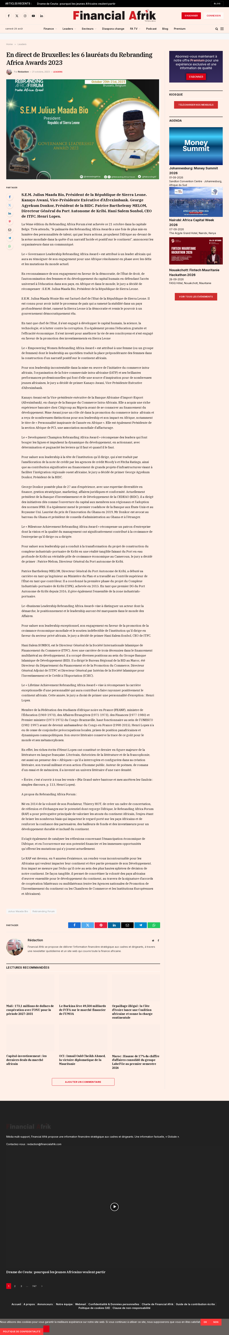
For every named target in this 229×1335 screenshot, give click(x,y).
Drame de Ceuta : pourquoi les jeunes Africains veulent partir (56, 1272)
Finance (49, 28)
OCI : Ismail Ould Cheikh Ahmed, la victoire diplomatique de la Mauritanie (82, 1060)
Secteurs (87, 28)
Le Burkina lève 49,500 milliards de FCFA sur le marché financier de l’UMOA (82, 1010)
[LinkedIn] (9, 213)
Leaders (68, 28)
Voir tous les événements (196, 296)
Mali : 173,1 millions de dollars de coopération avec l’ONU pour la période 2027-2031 (30, 1010)
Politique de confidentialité (21, 1331)
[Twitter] (9, 205)
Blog (217, 3)
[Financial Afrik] (114, 15)
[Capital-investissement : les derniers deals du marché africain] (30, 1037)
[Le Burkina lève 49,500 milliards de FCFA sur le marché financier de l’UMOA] (83, 987)
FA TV (133, 28)
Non (215, 1322)
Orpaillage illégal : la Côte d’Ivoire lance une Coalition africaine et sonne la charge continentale (132, 1011)
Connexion (214, 15)
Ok (205, 1322)
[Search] (217, 29)
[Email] (9, 229)
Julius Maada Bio (18, 911)
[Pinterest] (9, 221)
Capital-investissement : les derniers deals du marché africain (26, 1060)
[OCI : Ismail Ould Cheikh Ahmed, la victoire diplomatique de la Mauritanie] (83, 1037)
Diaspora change (113, 28)
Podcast (151, 28)
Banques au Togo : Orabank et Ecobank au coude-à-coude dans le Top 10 (81, 3)
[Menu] (222, 29)
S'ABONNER (191, 15)
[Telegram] (9, 238)
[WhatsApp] (9, 246)
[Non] (46, 1329)
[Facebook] (9, 196)
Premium (180, 28)
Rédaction (23, 71)
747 (34, 1286)
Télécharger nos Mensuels (196, 104)
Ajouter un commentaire (83, 1081)
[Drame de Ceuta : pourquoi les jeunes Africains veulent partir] (114, 1206)
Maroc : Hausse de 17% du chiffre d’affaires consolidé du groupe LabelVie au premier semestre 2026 (135, 1062)
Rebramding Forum (44, 911)
